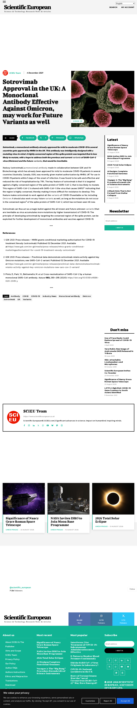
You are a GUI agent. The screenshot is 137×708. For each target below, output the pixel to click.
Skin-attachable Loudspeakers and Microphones (113, 362)
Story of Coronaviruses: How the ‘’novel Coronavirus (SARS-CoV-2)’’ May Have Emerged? (84, 679)
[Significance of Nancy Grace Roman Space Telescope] (24, 499)
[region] (68, 698)
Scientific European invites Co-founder (117, 371)
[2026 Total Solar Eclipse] (113, 499)
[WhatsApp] (43, 425)
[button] (113, 7)
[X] (38, 425)
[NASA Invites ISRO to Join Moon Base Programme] (68, 499)
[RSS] (128, 660)
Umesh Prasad (12, 529)
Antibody (15, 296)
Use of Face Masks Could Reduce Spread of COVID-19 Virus (118, 340)
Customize (90, 701)
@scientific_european (20, 587)
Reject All (108, 701)
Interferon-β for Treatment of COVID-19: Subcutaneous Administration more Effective (84, 647)
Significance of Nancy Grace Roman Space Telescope (117, 147)
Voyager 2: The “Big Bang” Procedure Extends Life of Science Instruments (119, 182)
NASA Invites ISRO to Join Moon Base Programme (119, 157)
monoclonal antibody (36, 167)
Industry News (49, 296)
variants (76, 157)
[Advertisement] (68, 35)
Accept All (125, 701)
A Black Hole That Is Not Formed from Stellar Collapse (119, 193)
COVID (25, 296)
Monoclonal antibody (69, 296)
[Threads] (62, 425)
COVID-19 (77, 121)
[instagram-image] (8, 603)
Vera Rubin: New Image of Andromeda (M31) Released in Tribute (118, 351)
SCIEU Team (15, 73)
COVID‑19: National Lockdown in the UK (82, 670)
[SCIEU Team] (6, 73)
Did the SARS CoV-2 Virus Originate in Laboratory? (84, 663)
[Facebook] (24, 425)
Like (79, 613)
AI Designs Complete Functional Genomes (117, 172)
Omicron (7, 198)
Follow (132, 589)
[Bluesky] (52, 425)
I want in (119, 228)
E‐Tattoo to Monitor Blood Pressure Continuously (85, 657)
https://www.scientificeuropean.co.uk (39, 416)
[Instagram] (29, 425)
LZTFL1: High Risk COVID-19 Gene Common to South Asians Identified (117, 390)
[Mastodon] (57, 425)
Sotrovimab (9, 299)
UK (19, 299)
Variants (27, 299)
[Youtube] (48, 425)
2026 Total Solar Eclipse (119, 164)
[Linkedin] (34, 425)
